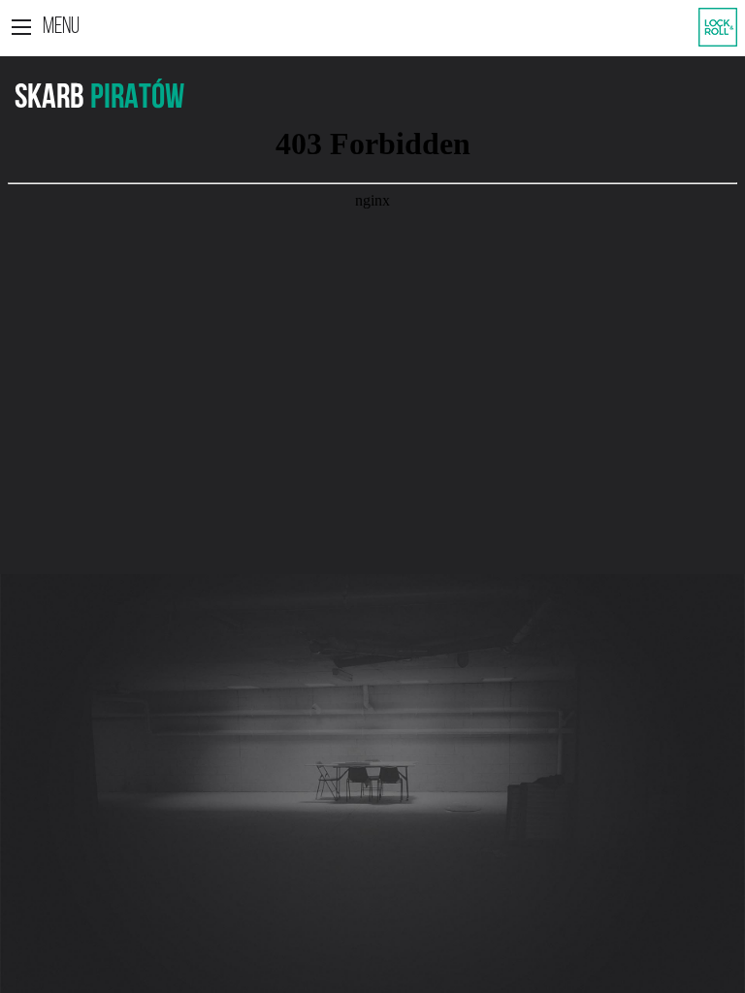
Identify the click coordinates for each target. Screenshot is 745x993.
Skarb (49, 98)
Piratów (137, 98)
